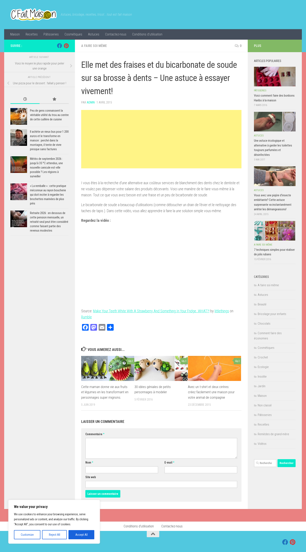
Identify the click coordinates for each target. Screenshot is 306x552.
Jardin (261, 386)
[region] (54, 522)
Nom (89, 462)
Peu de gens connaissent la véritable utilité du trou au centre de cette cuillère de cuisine (49, 115)
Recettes (32, 34)
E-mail (169, 462)
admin (91, 102)
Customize (27, 534)
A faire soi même (94, 46)
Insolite (262, 376)
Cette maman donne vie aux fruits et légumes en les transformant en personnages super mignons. (104, 392)
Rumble (86, 317)
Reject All (54, 534)
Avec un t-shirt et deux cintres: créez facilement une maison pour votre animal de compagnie (211, 392)
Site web (90, 477)
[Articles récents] (25, 99)
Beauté (262, 304)
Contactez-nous (115, 34)
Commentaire (94, 434)
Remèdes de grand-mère (273, 434)
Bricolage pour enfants (272, 314)
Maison (15, 34)
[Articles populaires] (54, 99)
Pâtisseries (51, 34)
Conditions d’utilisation (147, 34)
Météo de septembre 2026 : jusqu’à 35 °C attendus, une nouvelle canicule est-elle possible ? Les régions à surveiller (46, 167)
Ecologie (263, 367)
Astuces (93, 34)
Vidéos (262, 444)
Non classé (265, 405)
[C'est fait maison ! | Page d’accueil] (33, 14)
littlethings (222, 311)
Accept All (81, 534)
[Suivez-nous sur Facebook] (59, 45)
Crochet (263, 357)
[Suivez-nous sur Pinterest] (66, 45)
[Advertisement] (161, 139)
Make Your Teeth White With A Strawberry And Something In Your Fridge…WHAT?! (151, 311)
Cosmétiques (73, 34)
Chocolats (264, 323)
